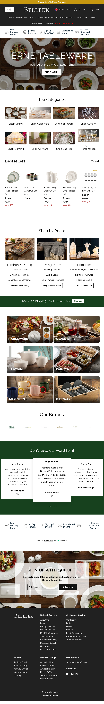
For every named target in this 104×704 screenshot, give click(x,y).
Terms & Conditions (49, 675)
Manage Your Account (76, 636)
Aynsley (17, 675)
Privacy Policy (46, 679)
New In (11, 17)
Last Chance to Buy (63, 23)
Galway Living (20, 672)
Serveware (26, 280)
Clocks (49, 275)
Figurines (80, 280)
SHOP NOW (51, 72)
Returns (69, 630)
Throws (56, 269)
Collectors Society (48, 640)
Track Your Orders (74, 640)
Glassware (43, 17)
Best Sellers (21, 17)
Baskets (49, 23)
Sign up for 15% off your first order (52, 2)
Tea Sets (25, 275)
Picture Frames (47, 280)
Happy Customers (48, 626)
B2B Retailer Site (47, 665)
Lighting (92, 17)
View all (95, 161)
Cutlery (54, 17)
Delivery (70, 626)
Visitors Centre (46, 636)
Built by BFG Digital (50, 695)
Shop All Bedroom (84, 285)
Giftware (81, 17)
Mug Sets (23, 269)
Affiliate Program (47, 669)
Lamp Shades (76, 269)
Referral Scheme (47, 630)
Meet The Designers (49, 633)
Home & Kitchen (66, 17)
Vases (55, 275)
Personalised (36, 23)
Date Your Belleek (48, 643)
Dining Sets (15, 275)
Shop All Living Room (52, 285)
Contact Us (71, 620)
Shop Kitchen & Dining (20, 285)
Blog (42, 623)
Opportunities (46, 662)
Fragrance (59, 280)
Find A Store (45, 646)
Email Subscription (74, 633)
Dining (31, 17)
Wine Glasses (14, 280)
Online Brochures (48, 649)
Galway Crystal (21, 669)
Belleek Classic (21, 662)
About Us (44, 620)
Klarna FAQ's (45, 672)
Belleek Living (20, 665)
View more (30, 329)
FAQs (68, 623)
